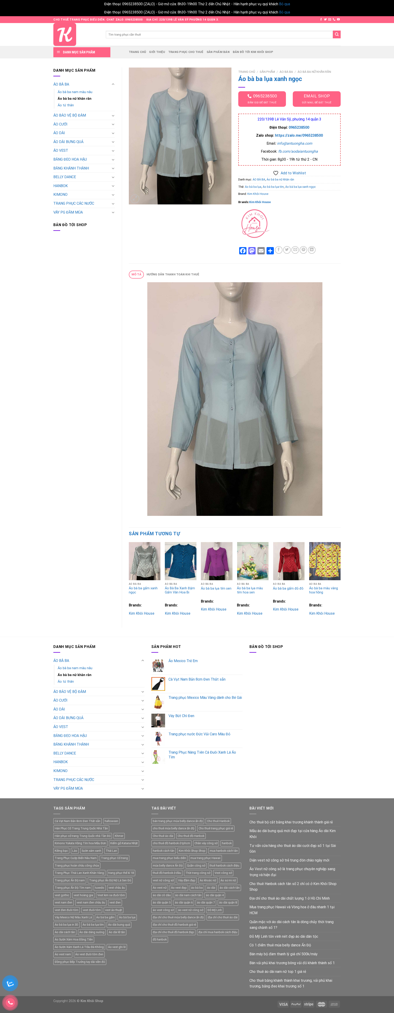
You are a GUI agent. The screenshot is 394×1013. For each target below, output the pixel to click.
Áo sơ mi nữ (228, 880)
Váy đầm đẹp (186, 880)
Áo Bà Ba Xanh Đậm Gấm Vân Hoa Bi (180, 590)
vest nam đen (63, 902)
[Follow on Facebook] (321, 19)
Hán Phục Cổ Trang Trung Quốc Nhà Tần (81, 828)
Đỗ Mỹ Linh (214, 910)
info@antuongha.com (294, 143)
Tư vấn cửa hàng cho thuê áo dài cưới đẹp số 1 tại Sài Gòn (292, 848)
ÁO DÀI (59, 133)
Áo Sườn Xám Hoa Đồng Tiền (74, 939)
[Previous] (129, 581)
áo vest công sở (163, 910)
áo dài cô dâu (162, 895)
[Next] (340, 581)
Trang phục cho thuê (185, 52)
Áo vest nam (63, 954)
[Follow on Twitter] (325, 19)
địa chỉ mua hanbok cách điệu (217, 932)
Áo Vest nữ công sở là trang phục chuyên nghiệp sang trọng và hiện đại (292, 872)
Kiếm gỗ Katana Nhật (124, 843)
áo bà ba (197, 887)
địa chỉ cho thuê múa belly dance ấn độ (178, 917)
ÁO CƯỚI (60, 124)
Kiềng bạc (61, 850)
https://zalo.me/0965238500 (299, 135)
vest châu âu (117, 887)
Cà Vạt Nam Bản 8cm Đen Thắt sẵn (77, 821)
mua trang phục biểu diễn (169, 858)
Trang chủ (137, 52)
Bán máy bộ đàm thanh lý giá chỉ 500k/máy (283, 954)
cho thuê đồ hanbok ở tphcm (171, 843)
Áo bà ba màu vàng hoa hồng (323, 590)
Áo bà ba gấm (105, 917)
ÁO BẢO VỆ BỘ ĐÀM (69, 115)
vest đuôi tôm (92, 910)
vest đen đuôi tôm (66, 910)
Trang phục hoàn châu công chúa (77, 865)
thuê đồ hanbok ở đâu (167, 873)
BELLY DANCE (64, 177)
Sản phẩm (267, 71)
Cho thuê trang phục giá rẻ (216, 828)
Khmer (119, 836)
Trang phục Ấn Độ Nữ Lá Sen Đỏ (110, 880)
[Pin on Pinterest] (303, 250)
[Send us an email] (329, 19)
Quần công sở (196, 865)
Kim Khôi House (257, 194)
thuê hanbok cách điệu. (225, 865)
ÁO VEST (60, 150)
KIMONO (60, 194)
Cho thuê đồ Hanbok (191, 836)
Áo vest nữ (160, 887)
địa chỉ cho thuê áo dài (223, 917)
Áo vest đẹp (179, 887)
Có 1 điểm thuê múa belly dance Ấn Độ (280, 945)
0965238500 (299, 127)
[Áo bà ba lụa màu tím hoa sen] (253, 561)
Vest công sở (223, 873)
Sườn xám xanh (91, 850)
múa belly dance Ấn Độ (168, 865)
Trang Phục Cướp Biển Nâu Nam (76, 858)
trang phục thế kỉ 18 (121, 873)
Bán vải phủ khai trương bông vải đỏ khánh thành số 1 (292, 963)
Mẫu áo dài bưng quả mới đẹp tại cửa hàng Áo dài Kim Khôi (292, 834)
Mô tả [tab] (136, 274)
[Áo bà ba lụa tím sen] (217, 561)
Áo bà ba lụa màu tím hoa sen (250, 590)
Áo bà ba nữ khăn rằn (74, 99)
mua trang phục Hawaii (205, 858)
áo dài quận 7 (206, 902)
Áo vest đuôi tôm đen (89, 954)
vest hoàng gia (83, 895)
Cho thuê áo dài (163, 836)
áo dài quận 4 (215, 895)
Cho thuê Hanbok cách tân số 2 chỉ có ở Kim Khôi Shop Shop (293, 887)
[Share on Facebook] (279, 250)
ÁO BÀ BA (61, 84)
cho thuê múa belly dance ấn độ (173, 828)
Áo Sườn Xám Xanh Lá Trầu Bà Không (79, 947)
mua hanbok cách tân (224, 850)
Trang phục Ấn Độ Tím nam (73, 887)
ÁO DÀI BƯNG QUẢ (68, 142)
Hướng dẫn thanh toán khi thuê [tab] (173, 274)
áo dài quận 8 (228, 902)
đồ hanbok (160, 939)
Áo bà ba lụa (253, 186)
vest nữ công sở (163, 880)
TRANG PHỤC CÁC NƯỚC (73, 203)
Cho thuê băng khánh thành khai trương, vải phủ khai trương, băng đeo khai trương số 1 (290, 983)
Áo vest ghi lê (117, 947)
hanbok (227, 843)
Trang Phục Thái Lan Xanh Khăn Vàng (79, 873)
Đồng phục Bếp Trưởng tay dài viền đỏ (80, 961)
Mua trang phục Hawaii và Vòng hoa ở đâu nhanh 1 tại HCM (291, 910)
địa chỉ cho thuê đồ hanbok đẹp (173, 932)
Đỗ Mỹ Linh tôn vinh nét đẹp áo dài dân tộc (283, 936)
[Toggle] (113, 84)
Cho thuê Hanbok (218, 821)
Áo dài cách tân (65, 932)
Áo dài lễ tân (117, 932)
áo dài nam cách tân (188, 895)
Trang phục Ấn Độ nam (70, 880)
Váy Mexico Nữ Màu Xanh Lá (73, 917)
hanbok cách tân (163, 850)
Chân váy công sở (206, 843)
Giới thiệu (157, 52)
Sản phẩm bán (218, 52)
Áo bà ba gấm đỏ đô (288, 588)
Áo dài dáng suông (91, 932)
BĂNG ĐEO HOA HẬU (70, 159)
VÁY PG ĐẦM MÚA (68, 212)
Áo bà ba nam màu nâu (75, 92)
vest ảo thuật (113, 910)
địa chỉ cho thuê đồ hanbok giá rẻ (174, 924)
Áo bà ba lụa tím (273, 186)
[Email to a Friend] (295, 250)
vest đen (115, 902)
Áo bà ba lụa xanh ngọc (300, 186)
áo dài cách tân (230, 887)
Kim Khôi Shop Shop (192, 850)
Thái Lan (111, 850)
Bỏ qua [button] (284, 4)
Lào (74, 850)
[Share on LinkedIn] (312, 250)
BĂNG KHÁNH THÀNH (71, 168)
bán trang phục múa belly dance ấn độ (178, 821)
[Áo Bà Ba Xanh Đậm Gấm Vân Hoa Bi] (181, 561)
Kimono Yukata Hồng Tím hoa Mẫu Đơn (80, 843)
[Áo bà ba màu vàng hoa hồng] (325, 561)
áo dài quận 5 (162, 902)
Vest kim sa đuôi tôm (111, 895)
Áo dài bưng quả (119, 924)
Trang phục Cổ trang (114, 858)
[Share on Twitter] (287, 250)
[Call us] (334, 19)
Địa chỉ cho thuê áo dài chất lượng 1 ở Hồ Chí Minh (289, 898)
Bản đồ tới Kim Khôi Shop (253, 52)
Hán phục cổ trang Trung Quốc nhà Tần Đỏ (83, 836)
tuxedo (99, 887)
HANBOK (60, 186)
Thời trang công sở (197, 873)
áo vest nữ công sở (190, 910)
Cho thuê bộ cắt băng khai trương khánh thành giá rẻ (291, 822)
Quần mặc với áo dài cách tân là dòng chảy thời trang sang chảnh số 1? (291, 925)
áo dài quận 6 (184, 902)
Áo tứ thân (66, 105)
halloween (111, 821)
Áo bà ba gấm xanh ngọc (143, 590)
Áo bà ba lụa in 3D (66, 924)
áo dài (211, 887)
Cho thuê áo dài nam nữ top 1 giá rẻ (277, 971)
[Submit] (337, 34)
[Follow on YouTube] (338, 19)
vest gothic (62, 895)
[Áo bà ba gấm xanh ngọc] (145, 561)
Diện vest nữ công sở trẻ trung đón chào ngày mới (289, 860)
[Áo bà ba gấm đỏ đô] (289, 561)
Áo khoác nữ (208, 880)
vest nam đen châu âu (91, 902)
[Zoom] (134, 198)
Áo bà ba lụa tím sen (216, 588)
